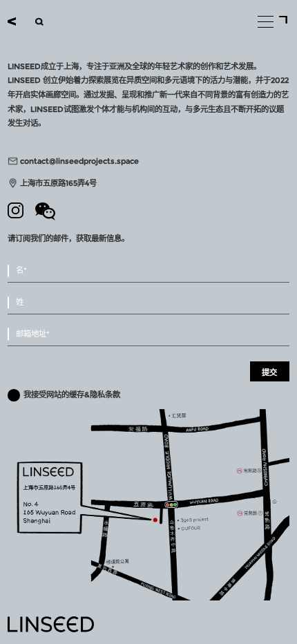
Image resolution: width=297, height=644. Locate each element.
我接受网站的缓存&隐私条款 (71, 394)
